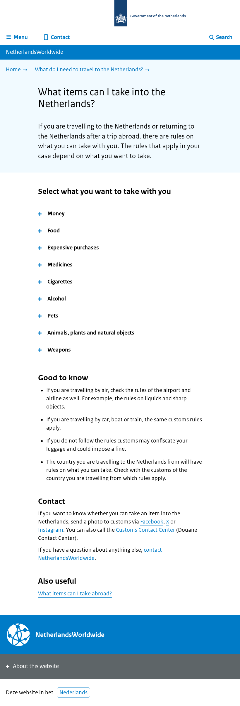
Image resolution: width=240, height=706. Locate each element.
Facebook (151, 521)
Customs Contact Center (145, 529)
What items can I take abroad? (75, 593)
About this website (36, 666)
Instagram (50, 529)
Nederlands (73, 692)
